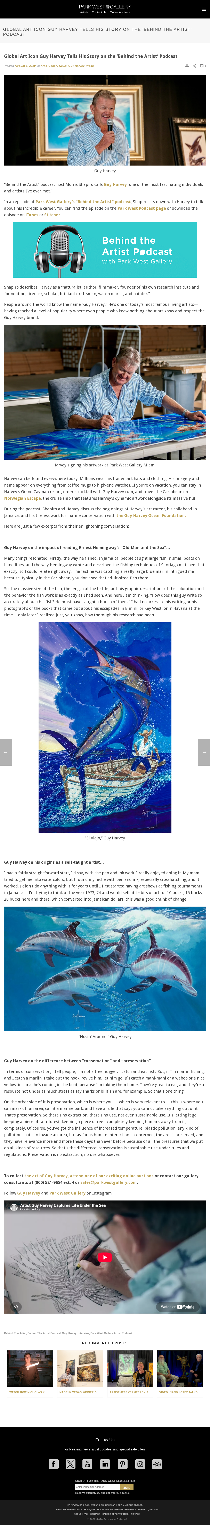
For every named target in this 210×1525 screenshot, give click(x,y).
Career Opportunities (115, 1514)
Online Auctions (120, 12)
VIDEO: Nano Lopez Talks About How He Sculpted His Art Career (181, 1392)
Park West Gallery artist (105, 1333)
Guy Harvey (76, 65)
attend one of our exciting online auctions (112, 1175)
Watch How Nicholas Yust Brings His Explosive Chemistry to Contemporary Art (31, 1392)
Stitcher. (52, 214)
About (77, 1514)
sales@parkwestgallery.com (108, 1182)
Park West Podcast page (142, 208)
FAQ (86, 1514)
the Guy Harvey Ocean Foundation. (151, 515)
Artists (84, 12)
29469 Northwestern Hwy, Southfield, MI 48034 (132, 1509)
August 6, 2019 (25, 65)
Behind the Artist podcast (44, 1333)
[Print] (187, 66)
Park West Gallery (67, 1193)
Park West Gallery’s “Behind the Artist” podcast (83, 201)
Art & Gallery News (54, 65)
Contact (95, 1514)
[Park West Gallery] (105, 8)
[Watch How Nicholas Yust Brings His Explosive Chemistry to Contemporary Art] (30, 1368)
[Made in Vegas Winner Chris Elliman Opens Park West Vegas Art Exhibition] (80, 1368)
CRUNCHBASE (108, 1505)
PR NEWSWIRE (74, 1505)
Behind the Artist (15, 1333)
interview (83, 1333)
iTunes (32, 214)
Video (90, 65)
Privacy (135, 1514)
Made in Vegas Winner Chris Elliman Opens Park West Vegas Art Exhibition (81, 1392)
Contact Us (99, 12)
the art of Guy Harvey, (46, 1175)
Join (126, 1487)
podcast (127, 1333)
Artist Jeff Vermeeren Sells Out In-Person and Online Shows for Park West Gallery (131, 1392)
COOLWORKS (91, 1505)
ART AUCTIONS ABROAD (130, 1505)
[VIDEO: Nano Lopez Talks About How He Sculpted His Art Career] (180, 1368)
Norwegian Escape (22, 498)
